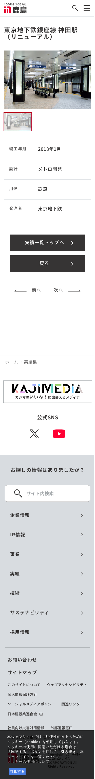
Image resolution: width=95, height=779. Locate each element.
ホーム (11, 362)
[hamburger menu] (87, 8)
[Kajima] (15, 8)
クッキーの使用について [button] (28, 761)
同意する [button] (17, 771)
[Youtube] (59, 433)
